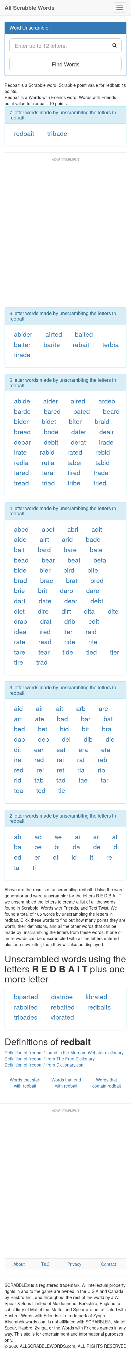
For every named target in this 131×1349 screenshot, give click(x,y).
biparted (26, 996)
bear (48, 559)
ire (17, 759)
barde (22, 411)
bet (42, 728)
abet (48, 529)
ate (39, 718)
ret (60, 769)
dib (88, 739)
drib (69, 621)
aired (78, 400)
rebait (81, 344)
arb (81, 708)
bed (19, 728)
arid (67, 539)
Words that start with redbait (25, 1083)
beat (74, 559)
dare (92, 590)
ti (34, 867)
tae (83, 779)
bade (93, 539)
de (97, 846)
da (76, 846)
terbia (110, 344)
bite (92, 569)
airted (53, 334)
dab (19, 739)
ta (16, 867)
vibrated (62, 1016)
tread (21, 482)
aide (20, 539)
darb (66, 590)
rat (81, 759)
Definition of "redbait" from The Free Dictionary (50, 1059)
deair (106, 431)
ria (81, 769)
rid (17, 779)
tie (61, 790)
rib (101, 769)
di (116, 846)
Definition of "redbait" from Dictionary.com (45, 1065)
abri (72, 529)
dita (89, 611)
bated (81, 411)
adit (96, 529)
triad (48, 482)
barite (52, 344)
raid (91, 631)
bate (96, 549)
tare (19, 651)
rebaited (63, 1006)
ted (40, 790)
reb (102, 759)
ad (38, 836)
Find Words (66, 64)
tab (39, 779)
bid (64, 728)
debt (96, 600)
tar (104, 779)
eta (105, 749)
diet (19, 611)
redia (21, 462)
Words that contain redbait (106, 1083)
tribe (74, 482)
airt (44, 539)
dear (70, 600)
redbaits (99, 1006)
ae (58, 836)
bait (19, 549)
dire (43, 611)
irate (20, 451)
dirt (66, 611)
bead (21, 559)
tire (18, 661)
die (110, 739)
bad (62, 718)
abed (21, 529)
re (109, 856)
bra (107, 728)
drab (20, 621)
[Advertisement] (65, 232)
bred (97, 580)
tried (100, 482)
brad (20, 580)
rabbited (26, 1006)
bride (51, 431)
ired (45, 631)
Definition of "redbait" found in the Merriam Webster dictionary (64, 1052)
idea (20, 631)
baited (84, 334)
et (55, 856)
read (44, 641)
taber (74, 462)
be (38, 846)
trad (42, 661)
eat (61, 749)
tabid (102, 462)
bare (70, 549)
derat (78, 441)
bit (85, 728)
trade (101, 472)
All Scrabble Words (30, 8)
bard (44, 549)
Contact (108, 1264)
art (18, 718)
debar (22, 441)
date (45, 600)
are (103, 708)
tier (114, 651)
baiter (22, 344)
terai (48, 472)
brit (42, 590)
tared (21, 472)
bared (52, 411)
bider (21, 421)
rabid (47, 451)
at (115, 836)
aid (18, 708)
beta (100, 559)
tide (67, 651)
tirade (22, 354)
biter (75, 421)
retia (48, 462)
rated (74, 451)
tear (44, 651)
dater (78, 431)
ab (17, 836)
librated (96, 996)
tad (61, 779)
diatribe (62, 996)
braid (102, 421)
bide (20, 569)
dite (113, 611)
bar (85, 718)
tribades (25, 1016)
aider (50, 400)
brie (19, 590)
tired (74, 472)
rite (92, 641)
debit (51, 441)
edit (93, 621)
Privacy (74, 1264)
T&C (45, 1264)
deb (43, 739)
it (91, 856)
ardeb (106, 400)
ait (59, 708)
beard (111, 411)
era (83, 749)
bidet (49, 421)
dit (17, 749)
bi (57, 846)
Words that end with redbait (66, 1083)
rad (39, 759)
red (18, 769)
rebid (102, 451)
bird (68, 569)
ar (96, 836)
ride (69, 641)
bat (108, 718)
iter (68, 631)
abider (23, 334)
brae (46, 580)
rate (19, 641)
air (39, 708)
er (37, 856)
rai (60, 759)
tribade (57, 133)
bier (45, 569)
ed (17, 856)
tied (91, 651)
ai (77, 836)
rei (40, 769)
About (19, 1264)
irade (106, 441)
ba (17, 846)
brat (71, 580)
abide (22, 400)
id (74, 856)
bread (22, 431)
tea (18, 790)
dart (20, 600)
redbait (24, 133)
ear (39, 749)
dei (66, 739)
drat (45, 621)
